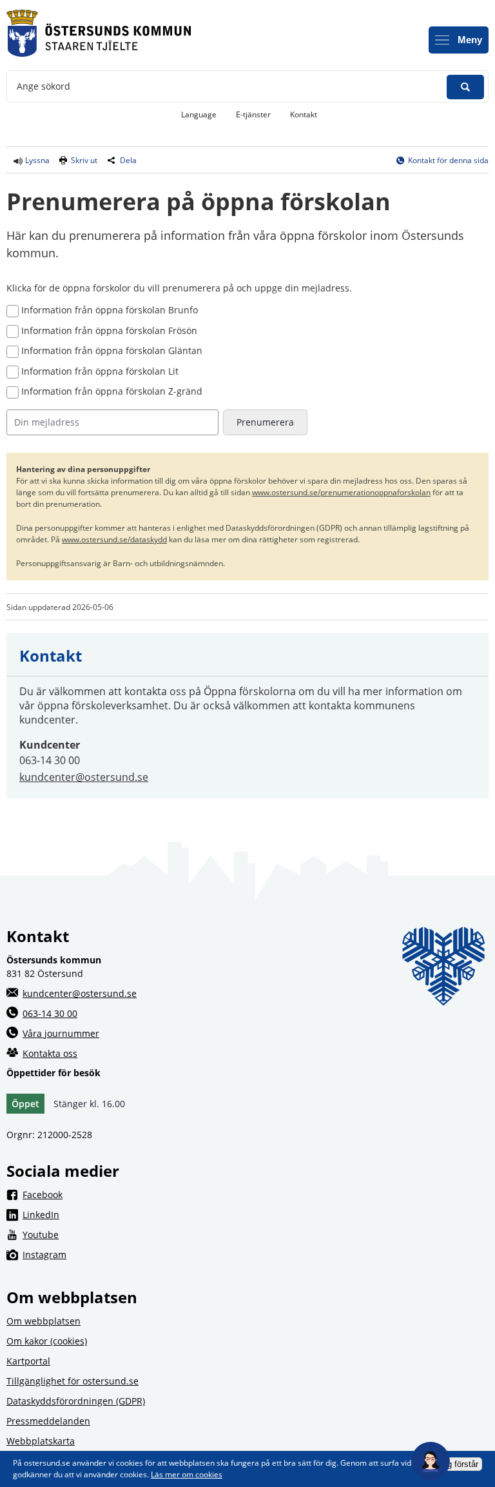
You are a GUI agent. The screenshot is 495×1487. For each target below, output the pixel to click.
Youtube (145, 1234)
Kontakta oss (50, 1053)
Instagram (149, 1254)
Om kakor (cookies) (46, 1341)
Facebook (147, 1194)
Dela (128, 160)
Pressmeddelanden (48, 1421)
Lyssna (36, 160)
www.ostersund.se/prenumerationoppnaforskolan (341, 492)
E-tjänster (258, 114)
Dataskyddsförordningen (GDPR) (75, 1401)
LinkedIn (145, 1214)
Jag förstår (458, 1464)
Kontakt (303, 114)
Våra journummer (61, 1033)
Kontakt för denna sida (448, 160)
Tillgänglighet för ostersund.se (72, 1381)
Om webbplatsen (43, 1321)
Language (199, 114)
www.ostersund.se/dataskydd (114, 539)
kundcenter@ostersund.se (83, 777)
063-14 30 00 (50, 1013)
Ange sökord (43, 86)
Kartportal (28, 1361)
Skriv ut (84, 160)
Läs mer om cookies (186, 1474)
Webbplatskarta (40, 1441)
